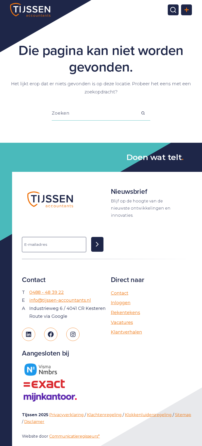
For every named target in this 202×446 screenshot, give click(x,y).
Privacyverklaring (67, 414)
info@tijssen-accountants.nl (60, 300)
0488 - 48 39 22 (46, 292)
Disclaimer (34, 421)
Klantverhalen (126, 332)
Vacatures (122, 322)
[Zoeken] (173, 9)
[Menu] (186, 9)
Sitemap (183, 414)
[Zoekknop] (142, 113)
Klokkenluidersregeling (149, 414)
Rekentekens (125, 312)
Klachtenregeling (105, 414)
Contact (119, 293)
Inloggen (121, 302)
